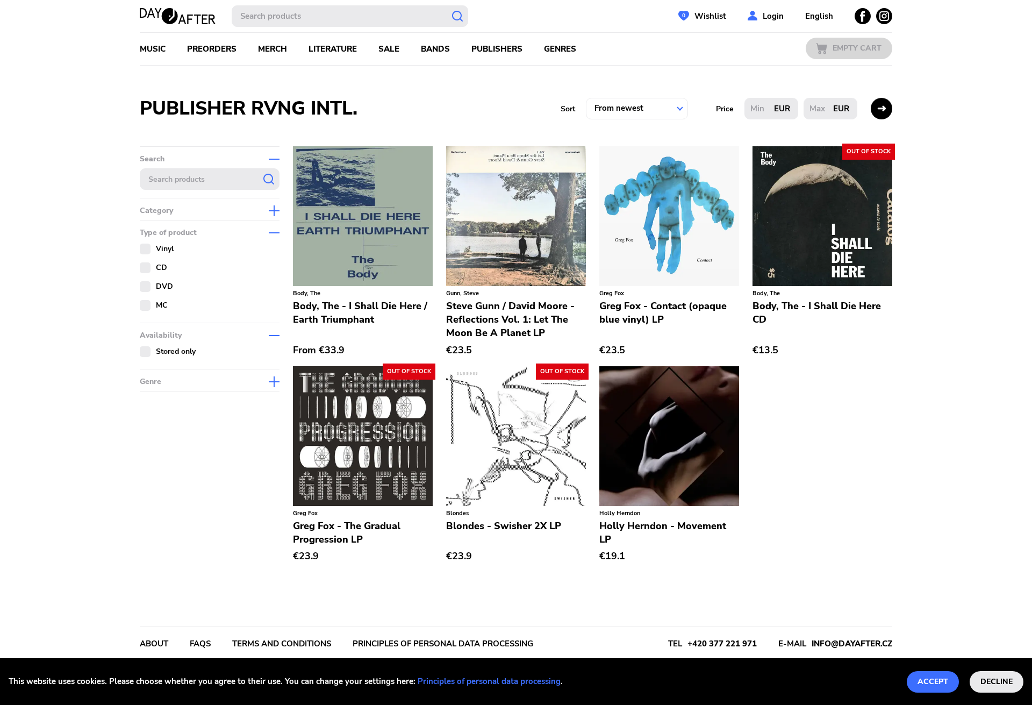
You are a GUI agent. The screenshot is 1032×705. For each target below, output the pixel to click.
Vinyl (165, 249)
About (154, 643)
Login (773, 16)
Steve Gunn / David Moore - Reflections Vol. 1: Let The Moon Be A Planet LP (510, 319)
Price (725, 109)
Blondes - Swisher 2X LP (503, 525)
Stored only (176, 351)
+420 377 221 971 (722, 643)
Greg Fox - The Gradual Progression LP (346, 532)
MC (162, 305)
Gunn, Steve (462, 293)
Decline (996, 681)
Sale (388, 49)
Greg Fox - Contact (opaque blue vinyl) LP (663, 313)
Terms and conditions (281, 643)
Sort (568, 109)
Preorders (211, 49)
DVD (164, 286)
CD (161, 267)
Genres (560, 49)
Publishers (496, 49)
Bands (435, 49)
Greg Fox (611, 293)
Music (153, 49)
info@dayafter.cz (852, 643)
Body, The (306, 293)
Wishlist (710, 16)
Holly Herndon (619, 513)
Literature (333, 49)
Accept (933, 681)
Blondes (457, 513)
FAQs (200, 643)
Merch (272, 49)
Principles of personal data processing (489, 681)
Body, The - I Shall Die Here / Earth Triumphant (360, 313)
